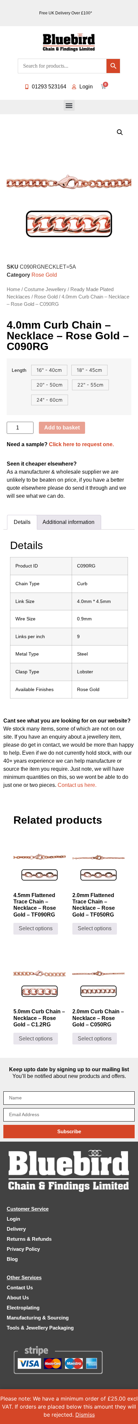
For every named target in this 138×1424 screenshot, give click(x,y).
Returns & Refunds (29, 1239)
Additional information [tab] (68, 522)
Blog (12, 1259)
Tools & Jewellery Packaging (40, 1328)
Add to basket (62, 427)
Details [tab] (22, 522)
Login (13, 1219)
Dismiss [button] (85, 1414)
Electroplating (23, 1307)
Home (13, 289)
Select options (36, 928)
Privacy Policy (23, 1249)
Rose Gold (44, 275)
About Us (18, 1297)
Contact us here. (77, 785)
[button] (69, 105)
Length (19, 370)
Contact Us (20, 1287)
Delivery (16, 1229)
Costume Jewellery (45, 289)
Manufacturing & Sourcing (38, 1317)
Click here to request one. (81, 444)
